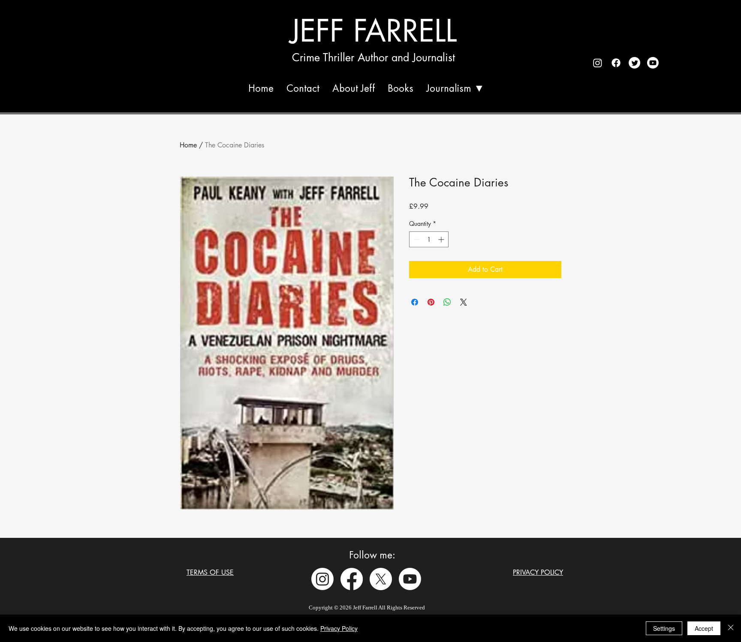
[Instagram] (322, 579)
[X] (381, 579)
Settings (664, 628)
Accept (704, 628)
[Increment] (442, 239)
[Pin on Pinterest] (431, 302)
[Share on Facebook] (415, 302)
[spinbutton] (429, 239)
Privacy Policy (339, 628)
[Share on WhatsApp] (447, 302)
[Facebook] (351, 579)
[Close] (731, 628)
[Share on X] (463, 302)
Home (188, 145)
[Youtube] (410, 579)
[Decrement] (415, 239)
